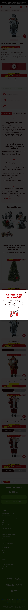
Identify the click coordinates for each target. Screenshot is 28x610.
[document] (14, 305)
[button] (25, 292)
